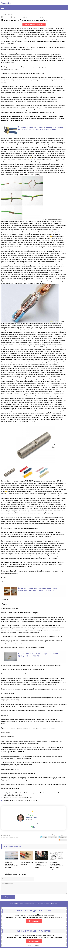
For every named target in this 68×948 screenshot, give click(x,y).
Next (53, 447)
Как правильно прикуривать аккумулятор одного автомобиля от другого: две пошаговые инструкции (56, 865)
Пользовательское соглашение (43, 903)
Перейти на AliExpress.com (34, 24)
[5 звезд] (8, 837)
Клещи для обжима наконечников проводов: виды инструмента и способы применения (11, 864)
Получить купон (34, 921)
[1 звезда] (2, 837)
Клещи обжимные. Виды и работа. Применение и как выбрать (26, 862)
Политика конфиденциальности (27, 903)
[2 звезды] (3, 837)
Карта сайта (54, 903)
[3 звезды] (5, 837)
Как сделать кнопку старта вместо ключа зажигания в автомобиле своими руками (41, 864)
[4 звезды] (6, 837)
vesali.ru (6, 3)
